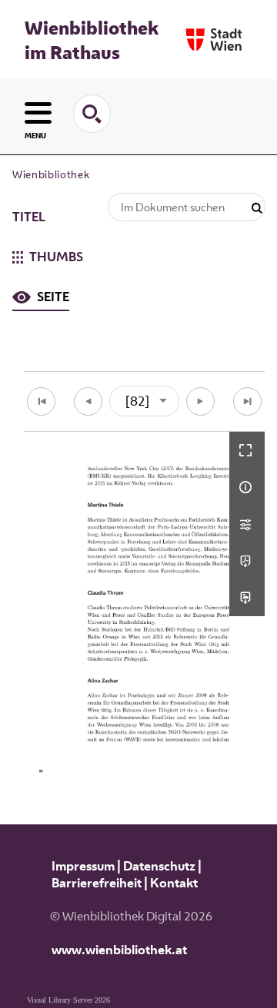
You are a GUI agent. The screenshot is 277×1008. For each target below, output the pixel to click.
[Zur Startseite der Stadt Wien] (214, 39)
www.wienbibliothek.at (119, 949)
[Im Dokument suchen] (257, 208)
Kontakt (174, 882)
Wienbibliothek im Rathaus (92, 40)
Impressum (83, 865)
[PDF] (247, 560)
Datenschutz (159, 865)
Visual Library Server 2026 (68, 1000)
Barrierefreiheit (97, 882)
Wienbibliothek (50, 174)
